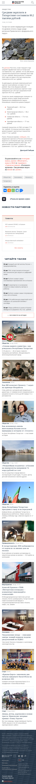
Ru (19, 760)
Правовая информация (9, 765)
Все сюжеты (19, 248)
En (23, 760)
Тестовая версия (8, 778)
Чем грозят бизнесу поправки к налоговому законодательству (17, 639)
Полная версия (7, 776)
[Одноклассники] (9, 190)
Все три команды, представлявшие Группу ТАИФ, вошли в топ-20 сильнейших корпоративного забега (17, 719)
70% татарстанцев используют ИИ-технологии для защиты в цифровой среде (17, 272)
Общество (6, 9)
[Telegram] (17, 190)
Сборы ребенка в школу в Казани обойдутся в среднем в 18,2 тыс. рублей (17, 308)
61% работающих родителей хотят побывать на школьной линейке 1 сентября (18, 301)
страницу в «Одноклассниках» (15, 164)
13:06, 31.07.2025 (7, 22)
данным (7, 68)
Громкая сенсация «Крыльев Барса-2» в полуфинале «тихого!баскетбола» (17, 678)
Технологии (6, 382)
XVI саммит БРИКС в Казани (15, 225)
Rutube (10, 169)
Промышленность (8, 543)
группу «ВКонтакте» (19, 161)
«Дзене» (18, 169)
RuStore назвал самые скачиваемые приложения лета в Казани (18, 280)
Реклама (5, 763)
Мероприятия (7, 584)
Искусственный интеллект (14, 242)
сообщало (23, 137)
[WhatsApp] (13, 190)
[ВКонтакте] (5, 190)
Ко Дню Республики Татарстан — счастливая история (18, 430)
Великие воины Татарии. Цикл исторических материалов (16, 233)
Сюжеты (9, 218)
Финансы (28, 177)
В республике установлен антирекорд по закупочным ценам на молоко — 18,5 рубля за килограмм (18, 551)
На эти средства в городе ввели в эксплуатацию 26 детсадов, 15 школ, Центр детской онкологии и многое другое (18, 471)
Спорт (4, 671)
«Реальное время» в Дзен (20, 199)
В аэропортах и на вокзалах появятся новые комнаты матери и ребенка (16, 287)
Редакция (5, 760)
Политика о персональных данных (9, 768)
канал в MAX (10, 163)
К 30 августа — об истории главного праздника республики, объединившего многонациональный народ (17, 350)
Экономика (18, 177)
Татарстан (7, 181)
